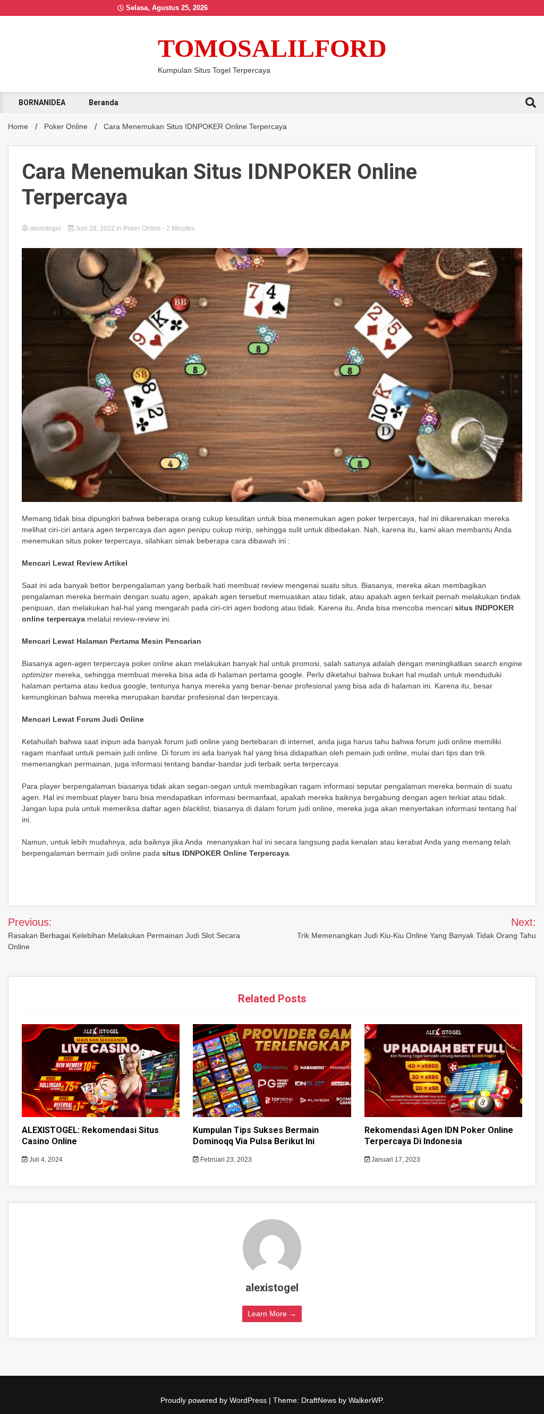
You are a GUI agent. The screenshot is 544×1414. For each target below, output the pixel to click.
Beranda (103, 102)
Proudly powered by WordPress (214, 1400)
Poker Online (142, 228)
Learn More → (272, 1313)
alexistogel (45, 228)
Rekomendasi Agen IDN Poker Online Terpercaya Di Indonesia (438, 1135)
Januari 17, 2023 (395, 1159)
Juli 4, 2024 (45, 1159)
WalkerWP (365, 1400)
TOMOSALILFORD (272, 48)
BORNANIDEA (42, 102)
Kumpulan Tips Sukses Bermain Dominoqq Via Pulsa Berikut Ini (256, 1135)
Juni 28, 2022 (95, 228)
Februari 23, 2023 (225, 1159)
